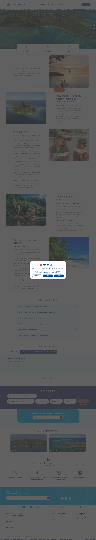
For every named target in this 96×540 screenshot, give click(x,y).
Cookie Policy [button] (58, 271)
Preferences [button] (57, 272)
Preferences (37, 275)
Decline (48, 275)
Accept (59, 275)
